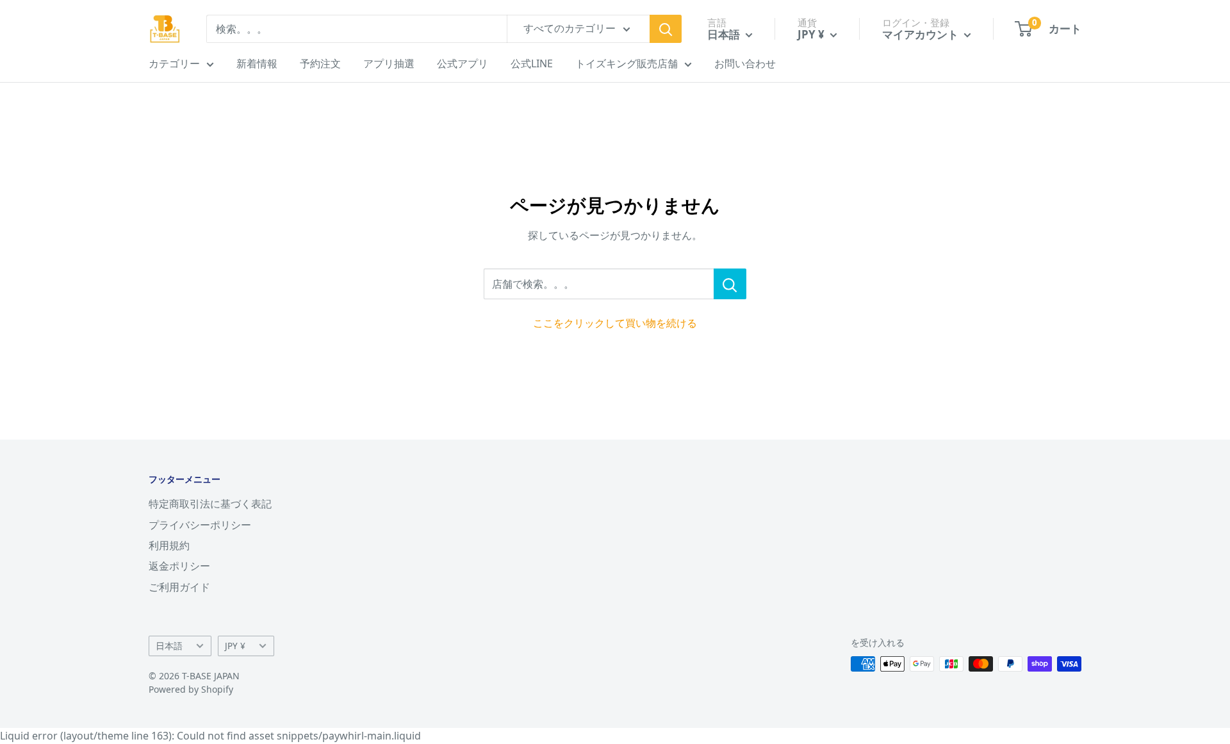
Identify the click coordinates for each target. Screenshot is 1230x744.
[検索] (666, 29)
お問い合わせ (745, 63)
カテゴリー (174, 63)
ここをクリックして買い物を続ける (615, 323)
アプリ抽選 (388, 63)
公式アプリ (462, 63)
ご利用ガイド (179, 587)
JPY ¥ (235, 646)
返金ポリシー (179, 566)
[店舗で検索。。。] (730, 284)
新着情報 (256, 63)
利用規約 (169, 545)
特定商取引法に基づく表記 (210, 504)
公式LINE (532, 63)
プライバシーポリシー (200, 525)
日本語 (169, 646)
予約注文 (320, 63)
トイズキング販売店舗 (626, 63)
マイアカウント (921, 34)
